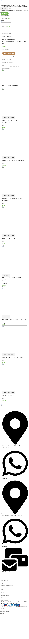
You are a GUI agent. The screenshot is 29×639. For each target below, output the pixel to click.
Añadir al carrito (9, 53)
